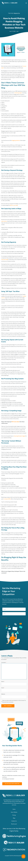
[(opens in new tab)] (14, 836)
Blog (14, 818)
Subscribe (4, 617)
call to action (4, 221)
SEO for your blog (14, 205)
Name (3, 681)
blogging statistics (16, 140)
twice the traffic (4, 259)
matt (17, 31)
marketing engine (18, 92)
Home (14, 809)
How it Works (14, 812)
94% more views (15, 421)
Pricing (14, 815)
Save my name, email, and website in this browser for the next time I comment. (14, 701)
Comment (3, 662)
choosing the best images (19, 436)
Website (3, 694)
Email (2, 687)
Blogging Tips (17, 13)
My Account (14, 824)
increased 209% (7, 498)
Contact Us (14, 821)
